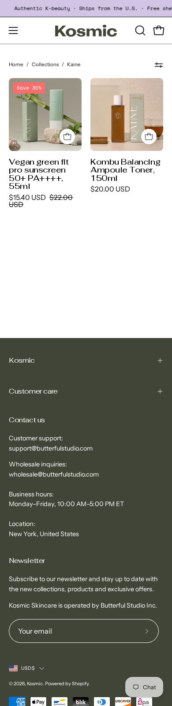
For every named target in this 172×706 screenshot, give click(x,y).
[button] (139, 30)
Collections (45, 64)
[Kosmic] (86, 31)
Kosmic (22, 360)
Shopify (80, 684)
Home (16, 64)
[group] (86, 8)
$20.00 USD (110, 189)
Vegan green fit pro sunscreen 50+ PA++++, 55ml (38, 174)
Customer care (33, 391)
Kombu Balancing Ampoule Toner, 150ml (125, 170)
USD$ (28, 668)
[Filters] (159, 65)
